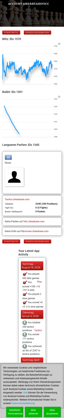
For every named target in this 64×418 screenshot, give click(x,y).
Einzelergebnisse (37, 32)
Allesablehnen (33, 412)
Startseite (11, 32)
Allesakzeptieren (52, 412)
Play (39, 281)
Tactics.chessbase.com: (17, 199)
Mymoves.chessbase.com (35, 231)
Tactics (38, 330)
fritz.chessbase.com (34, 221)
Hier (25, 392)
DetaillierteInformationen (15, 412)
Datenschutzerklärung (23, 403)
